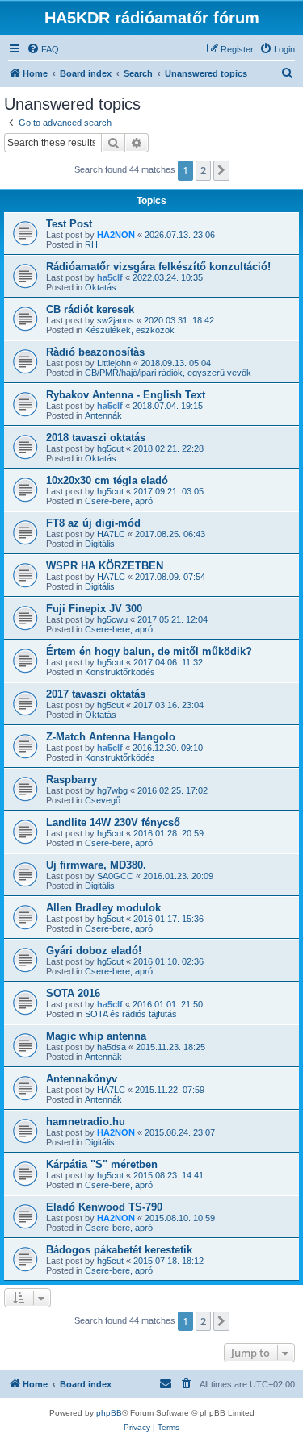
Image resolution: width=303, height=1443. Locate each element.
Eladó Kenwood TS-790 (104, 1207)
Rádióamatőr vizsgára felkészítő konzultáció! (158, 267)
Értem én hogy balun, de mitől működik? (149, 651)
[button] (221, 170)
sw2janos (115, 320)
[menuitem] (43, 49)
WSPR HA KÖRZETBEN (104, 566)
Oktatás (100, 287)
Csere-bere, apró (119, 501)
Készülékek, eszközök (130, 330)
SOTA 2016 (73, 993)
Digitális (100, 543)
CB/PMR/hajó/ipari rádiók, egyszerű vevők (168, 372)
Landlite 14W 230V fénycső (113, 822)
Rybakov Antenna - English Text (125, 395)
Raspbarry (71, 780)
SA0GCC (115, 876)
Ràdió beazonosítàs (95, 352)
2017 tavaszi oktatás (95, 694)
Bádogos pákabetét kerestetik (119, 1250)
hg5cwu (112, 619)
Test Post (69, 224)
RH (91, 244)
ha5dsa (111, 1047)
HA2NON (116, 235)
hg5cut (110, 448)
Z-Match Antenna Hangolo (110, 737)
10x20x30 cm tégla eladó (107, 480)
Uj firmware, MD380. (96, 865)
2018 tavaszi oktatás (95, 438)
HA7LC (111, 534)
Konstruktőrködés (120, 672)
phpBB (109, 1412)
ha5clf (110, 277)
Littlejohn (114, 363)
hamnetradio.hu (85, 1122)
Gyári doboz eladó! (93, 951)
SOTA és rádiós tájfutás (131, 1014)
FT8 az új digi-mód (93, 523)
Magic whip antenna (96, 1036)
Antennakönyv (81, 1079)
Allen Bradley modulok (103, 908)
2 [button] (203, 170)
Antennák (103, 415)
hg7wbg (112, 790)
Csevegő (102, 800)
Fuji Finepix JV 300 (94, 609)
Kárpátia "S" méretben (102, 1164)
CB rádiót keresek (90, 309)
